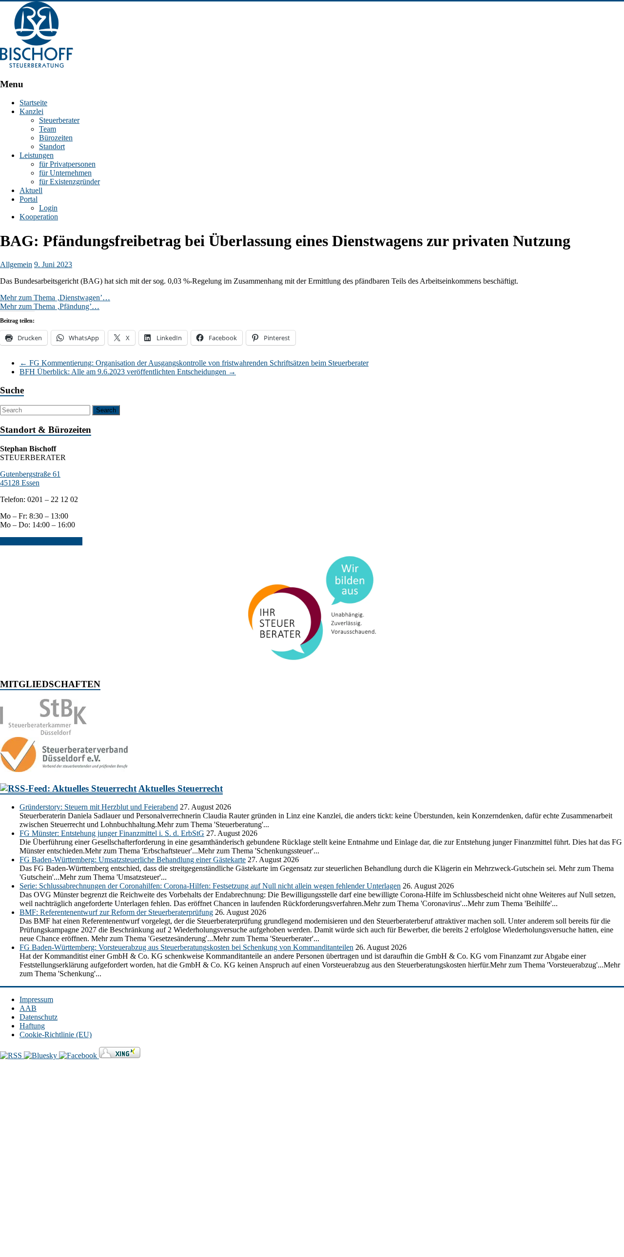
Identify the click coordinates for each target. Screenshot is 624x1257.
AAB (28, 1008)
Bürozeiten (56, 138)
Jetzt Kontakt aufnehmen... (41, 541)
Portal (29, 199)
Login (48, 208)
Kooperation (39, 217)
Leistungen (37, 155)
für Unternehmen (65, 173)
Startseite (33, 102)
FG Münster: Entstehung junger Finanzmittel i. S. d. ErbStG (112, 833)
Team (47, 129)
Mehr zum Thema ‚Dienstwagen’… (55, 297)
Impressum (36, 999)
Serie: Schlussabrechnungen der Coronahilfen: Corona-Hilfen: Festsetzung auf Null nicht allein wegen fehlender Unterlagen (210, 886)
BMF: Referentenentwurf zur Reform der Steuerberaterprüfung (116, 912)
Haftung (32, 1026)
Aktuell (31, 190)
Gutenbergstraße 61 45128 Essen (30, 478)
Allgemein (16, 264)
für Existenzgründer (69, 181)
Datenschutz (39, 1017)
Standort (52, 146)
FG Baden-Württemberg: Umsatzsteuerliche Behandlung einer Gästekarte (133, 859)
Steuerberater (59, 120)
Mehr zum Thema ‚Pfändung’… (49, 306)
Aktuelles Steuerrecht (180, 788)
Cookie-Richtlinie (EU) (56, 1034)
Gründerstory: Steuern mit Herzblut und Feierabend (99, 807)
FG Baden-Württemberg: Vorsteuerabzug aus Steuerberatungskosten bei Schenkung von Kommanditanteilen (186, 947)
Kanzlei (31, 111)
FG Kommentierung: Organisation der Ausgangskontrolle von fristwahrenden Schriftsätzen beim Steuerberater (194, 363)
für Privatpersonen (67, 164)
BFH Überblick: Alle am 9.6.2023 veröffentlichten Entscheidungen (128, 371)
